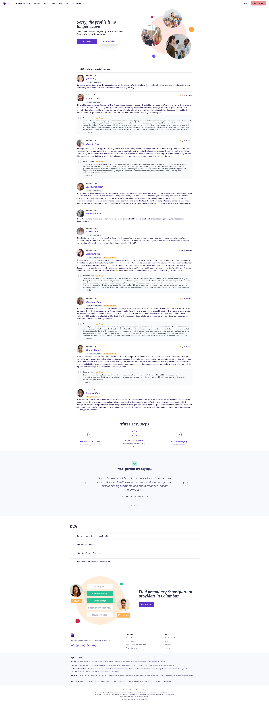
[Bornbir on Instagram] (77, 645)
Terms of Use (128, 690)
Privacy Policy (141, 690)
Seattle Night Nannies (173, 675)
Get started (258, 3)
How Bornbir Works (171, 638)
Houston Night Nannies (142, 675)
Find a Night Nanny (133, 648)
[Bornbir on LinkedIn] (83, 645)
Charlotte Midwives (167, 665)
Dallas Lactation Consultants (109, 672)
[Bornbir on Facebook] (72, 645)
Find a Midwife (131, 641)
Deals (46, 3)
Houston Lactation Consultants (122, 669)
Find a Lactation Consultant (136, 645)
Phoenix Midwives (154, 665)
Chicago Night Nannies (125, 675)
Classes (37, 3)
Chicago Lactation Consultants (166, 669)
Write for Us (169, 645)
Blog (53, 3)
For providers (78, 3)
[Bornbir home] (7, 3)
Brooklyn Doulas (131, 662)
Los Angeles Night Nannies (91, 675)
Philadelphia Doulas (144, 662)
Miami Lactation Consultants (89, 672)
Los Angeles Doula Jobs (118, 681)
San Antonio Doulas (158, 662)
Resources (63, 3)
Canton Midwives (112, 665)
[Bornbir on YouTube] (94, 645)
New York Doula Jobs (87, 681)
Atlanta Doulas (108, 662)
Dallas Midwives (99, 665)
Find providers (22, 3)
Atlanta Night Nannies (158, 675)
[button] (131, 505)
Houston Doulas (96, 662)
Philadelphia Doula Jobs (148, 681)
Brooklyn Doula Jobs (102, 681)
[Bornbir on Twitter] (88, 645)
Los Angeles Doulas (83, 662)
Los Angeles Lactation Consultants (99, 669)
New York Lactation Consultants (144, 669)
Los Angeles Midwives (85, 665)
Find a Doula (130, 638)
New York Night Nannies (109, 675)
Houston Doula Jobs (164, 681)
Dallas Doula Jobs (133, 681)
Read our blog (109, 41)
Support (168, 648)
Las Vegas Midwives (140, 665)
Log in (246, 3)
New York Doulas (119, 662)
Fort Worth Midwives (125, 665)
